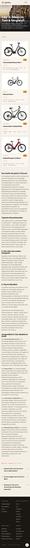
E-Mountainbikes (6, 504)
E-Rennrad (18, 516)
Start (3, 11)
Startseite (18, 528)
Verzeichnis (9, 11)
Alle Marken (4, 531)
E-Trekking (4, 511)
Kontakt (18, 538)
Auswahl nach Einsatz (7, 538)
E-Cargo (18, 514)
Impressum (19, 533)
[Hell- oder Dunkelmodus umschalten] (27, 545)
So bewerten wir (20, 531)
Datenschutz (19, 536)
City (17, 506)
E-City (17, 504)
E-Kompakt (19, 509)
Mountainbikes (5, 506)
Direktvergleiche (6, 536)
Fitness (18, 521)
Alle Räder (4, 528)
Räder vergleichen (6, 533)
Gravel (3, 509)
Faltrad (18, 511)
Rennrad (18, 519)
